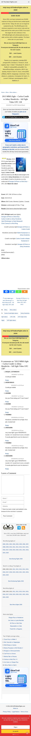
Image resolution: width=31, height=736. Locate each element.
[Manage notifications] (27, 733)
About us (15, 708)
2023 (27, 549)
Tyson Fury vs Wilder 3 (10, 639)
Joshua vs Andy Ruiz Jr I (11, 659)
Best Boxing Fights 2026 (15, 558)
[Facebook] (6, 291)
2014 (23, 547)
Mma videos (13, 92)
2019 (14, 549)
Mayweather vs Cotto (16, 626)
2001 (7, 544)
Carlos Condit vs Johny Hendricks (11, 219)
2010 (10, 547)
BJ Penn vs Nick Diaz (16, 623)
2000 (4, 544)
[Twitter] (12, 291)
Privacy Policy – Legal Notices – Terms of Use (15, 711)
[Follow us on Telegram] (19, 529)
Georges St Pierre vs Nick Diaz (18, 181)
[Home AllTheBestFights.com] (8, 529)
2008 (4, 547)
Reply (7, 380)
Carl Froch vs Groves (10, 653)
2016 (4, 549)
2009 (7, 547)
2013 (20, 547)
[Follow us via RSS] (23, 529)
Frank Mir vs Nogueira (16, 629)
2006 (23, 544)
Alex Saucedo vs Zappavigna (12, 642)
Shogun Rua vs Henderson (16, 617)
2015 (27, 547)
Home (2, 92)
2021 (20, 549)
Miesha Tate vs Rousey (10, 656)
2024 (4, 552)
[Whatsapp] (18, 291)
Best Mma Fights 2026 (16, 604)
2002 (10, 544)
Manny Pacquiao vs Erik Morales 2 (13, 648)
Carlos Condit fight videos (11, 313)
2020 (17, 549)
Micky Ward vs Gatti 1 (11, 665)
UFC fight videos (11, 320)
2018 (10, 549)
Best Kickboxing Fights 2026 (16, 581)
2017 (7, 549)
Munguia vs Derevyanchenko (12, 650)
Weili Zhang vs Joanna (10, 645)
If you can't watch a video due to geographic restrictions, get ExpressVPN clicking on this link (15, 147)
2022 (23, 549)
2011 (14, 547)
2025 (7, 552)
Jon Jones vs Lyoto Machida (16, 620)
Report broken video (24, 288)
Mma (7, 92)
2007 (27, 544)
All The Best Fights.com (9, 2)
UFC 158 (12, 316)
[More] (25, 291)
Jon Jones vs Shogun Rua (11, 662)
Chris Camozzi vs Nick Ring (9, 223)
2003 (14, 544)
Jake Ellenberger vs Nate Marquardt (11, 221)
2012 (17, 547)
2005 (20, 544)
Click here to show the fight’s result (13, 208)
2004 (17, 544)
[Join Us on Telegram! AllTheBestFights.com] (15, 117)
